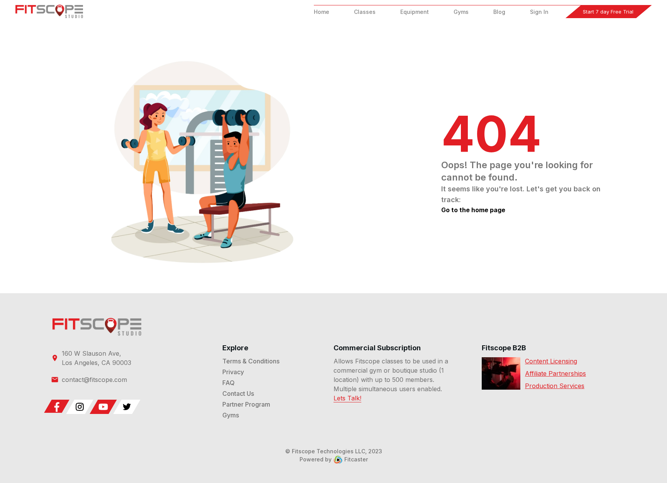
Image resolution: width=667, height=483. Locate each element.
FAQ (228, 383)
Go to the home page (473, 210)
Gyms (461, 11)
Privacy (233, 372)
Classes (365, 11)
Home (321, 11)
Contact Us (238, 393)
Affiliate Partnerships (555, 373)
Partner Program (246, 404)
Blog (499, 11)
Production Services (554, 386)
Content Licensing (551, 361)
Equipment (414, 11)
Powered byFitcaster (334, 459)
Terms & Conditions (250, 361)
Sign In (539, 11)
